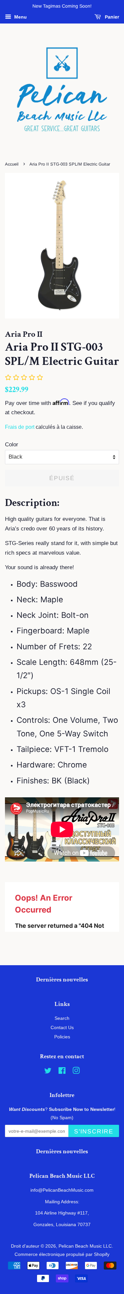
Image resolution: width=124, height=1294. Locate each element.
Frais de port (19, 427)
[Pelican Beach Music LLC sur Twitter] (48, 1071)
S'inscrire (93, 1131)
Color (11, 444)
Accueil (12, 164)
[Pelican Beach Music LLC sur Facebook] (62, 1071)
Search (62, 1018)
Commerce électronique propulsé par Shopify (62, 1254)
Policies (62, 1036)
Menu (20, 17)
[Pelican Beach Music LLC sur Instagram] (76, 1071)
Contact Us (62, 1027)
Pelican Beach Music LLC (85, 1246)
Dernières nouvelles (62, 979)
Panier (111, 17)
